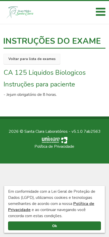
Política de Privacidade (54, 146)
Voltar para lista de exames (32, 58)
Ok (54, 226)
